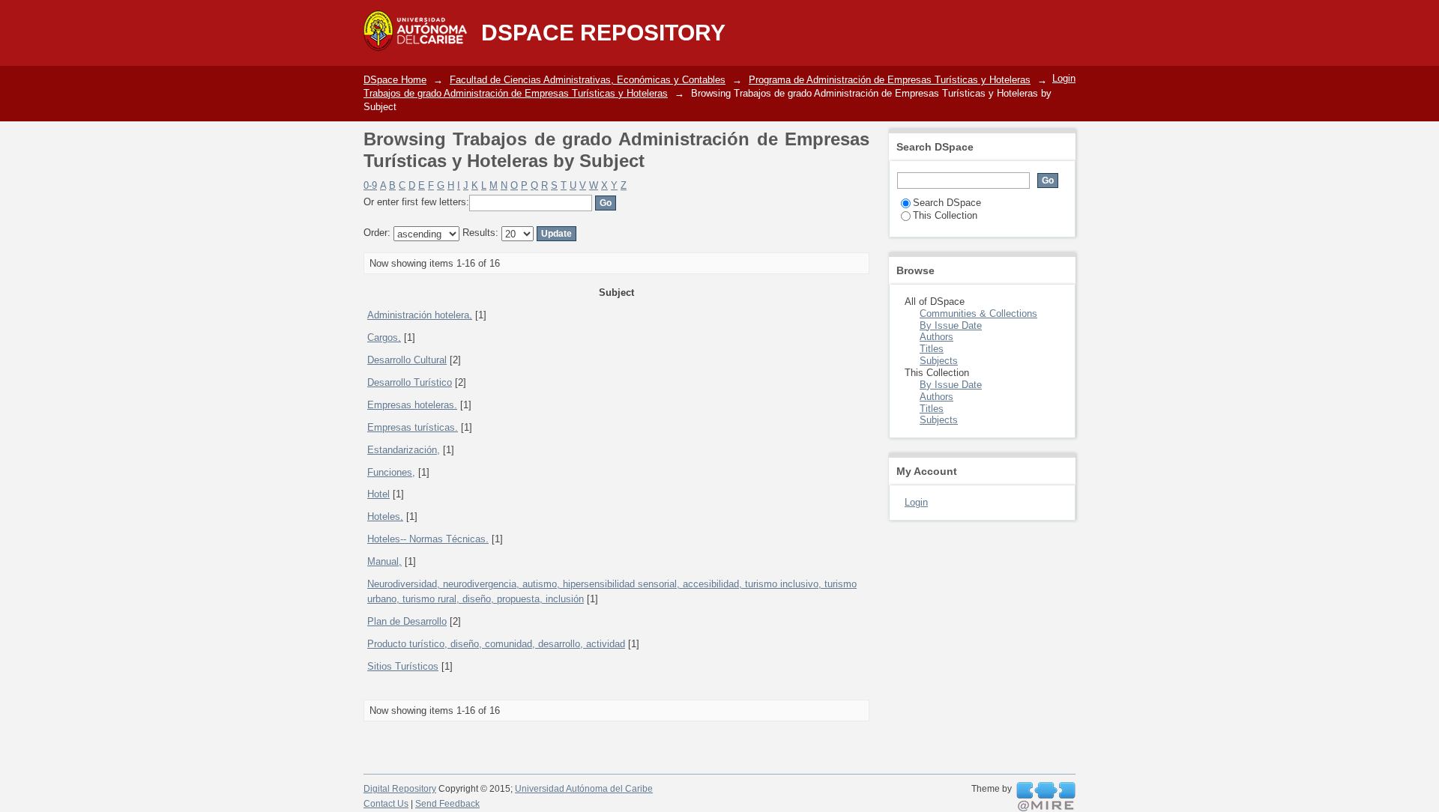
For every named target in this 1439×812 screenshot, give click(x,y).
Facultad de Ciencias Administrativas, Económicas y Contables (587, 79)
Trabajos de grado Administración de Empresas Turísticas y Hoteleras (515, 93)
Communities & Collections (978, 313)
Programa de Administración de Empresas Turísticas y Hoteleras (890, 79)
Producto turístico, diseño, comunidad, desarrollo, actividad (496, 643)
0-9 (370, 185)
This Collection (945, 215)
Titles (932, 348)
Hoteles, (385, 516)
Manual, (384, 561)
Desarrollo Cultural (407, 360)
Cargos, (384, 337)
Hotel (378, 494)
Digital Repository (399, 789)
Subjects (939, 360)
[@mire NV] (1046, 797)
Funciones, (391, 472)
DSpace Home (394, 79)
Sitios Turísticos (402, 666)
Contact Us (385, 804)
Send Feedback (447, 804)
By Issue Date (951, 325)
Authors (936, 336)
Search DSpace (947, 202)
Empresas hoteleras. (412, 404)
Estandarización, (403, 449)
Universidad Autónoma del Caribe (584, 789)
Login (1064, 78)
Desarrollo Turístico (409, 382)
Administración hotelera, (419, 315)
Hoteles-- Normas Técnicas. (428, 539)
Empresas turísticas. (412, 427)
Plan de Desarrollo (407, 621)
